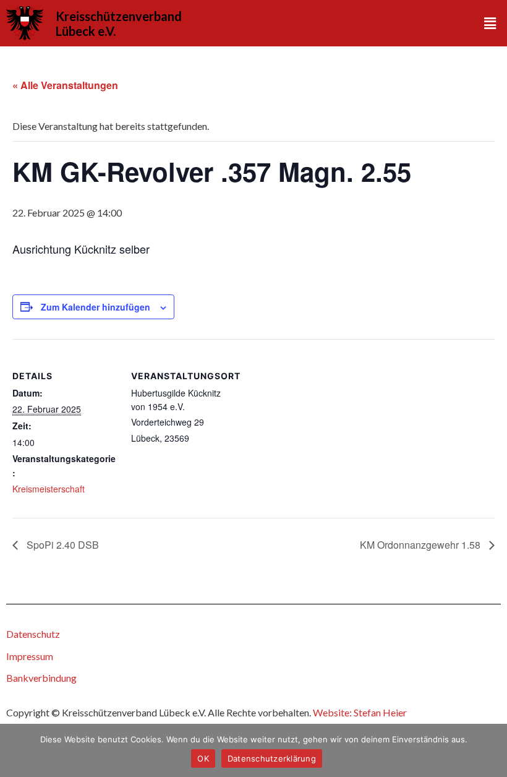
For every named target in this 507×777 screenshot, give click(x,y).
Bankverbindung (41, 678)
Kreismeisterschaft (48, 489)
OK (203, 758)
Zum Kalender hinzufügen (95, 307)
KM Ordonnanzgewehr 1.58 (421, 545)
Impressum (29, 656)
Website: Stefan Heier (360, 712)
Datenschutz (33, 634)
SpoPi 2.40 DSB (61, 545)
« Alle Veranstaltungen (65, 85)
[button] (490, 23)
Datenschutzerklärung (272, 758)
